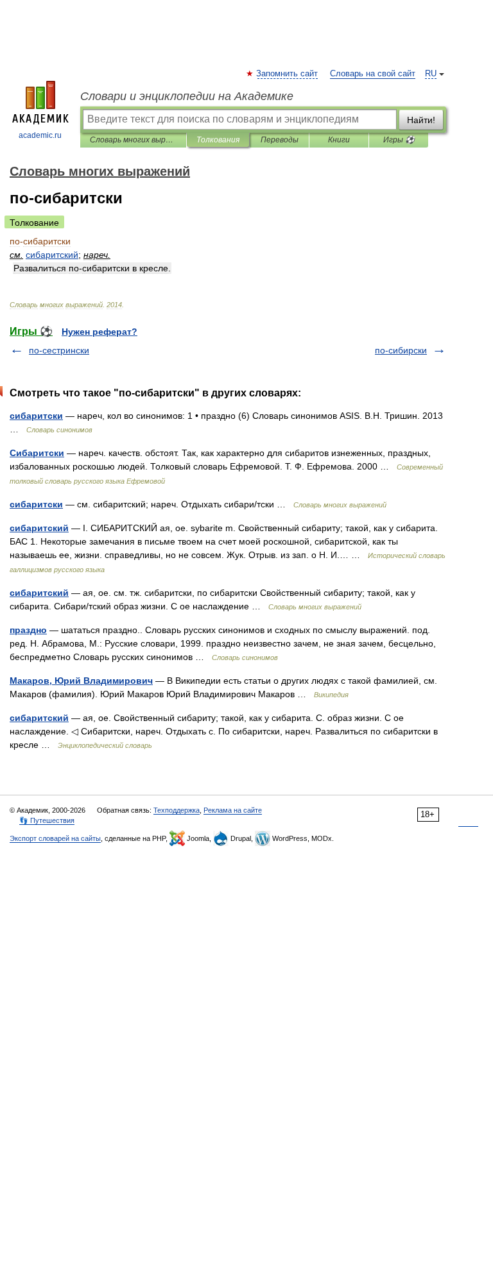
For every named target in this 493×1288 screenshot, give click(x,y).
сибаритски (36, 416)
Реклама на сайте (232, 810)
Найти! (421, 120)
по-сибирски (401, 350)
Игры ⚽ (399, 139)
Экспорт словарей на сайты (55, 838)
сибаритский (39, 528)
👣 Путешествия (46, 820)
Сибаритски (37, 453)
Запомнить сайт (287, 73)
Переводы (279, 139)
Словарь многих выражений (133, 139)
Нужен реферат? (99, 331)
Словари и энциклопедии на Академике (186, 96)
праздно (28, 630)
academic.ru (40, 135)
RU (431, 73)
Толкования (217, 139)
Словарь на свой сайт (372, 73)
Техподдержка (176, 810)
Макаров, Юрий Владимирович (81, 680)
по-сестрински (59, 350)
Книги (339, 139)
